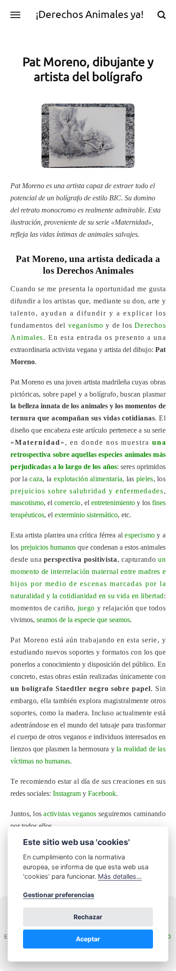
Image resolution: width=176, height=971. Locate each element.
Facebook (102, 793)
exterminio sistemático (86, 515)
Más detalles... (120, 876)
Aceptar (88, 939)
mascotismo (27, 502)
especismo (140, 535)
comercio (67, 502)
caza (35, 479)
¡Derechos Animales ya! (90, 14)
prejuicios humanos (48, 547)
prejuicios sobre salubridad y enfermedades (86, 491)
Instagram (67, 793)
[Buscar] (161, 14)
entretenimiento (113, 502)
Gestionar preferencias (58, 895)
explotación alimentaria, (89, 479)
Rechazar (88, 917)
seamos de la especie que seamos (83, 619)
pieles (144, 479)
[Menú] (15, 14)
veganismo (86, 325)
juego (86, 608)
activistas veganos (69, 813)
